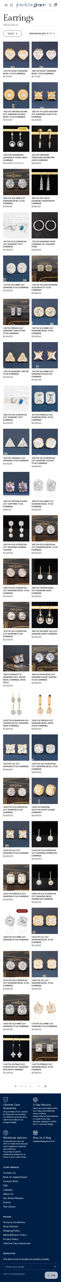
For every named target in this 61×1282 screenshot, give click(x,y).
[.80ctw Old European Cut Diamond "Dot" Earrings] (16, 398)
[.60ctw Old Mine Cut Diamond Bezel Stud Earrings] (16, 182)
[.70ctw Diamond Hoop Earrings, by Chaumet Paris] (45, 225)
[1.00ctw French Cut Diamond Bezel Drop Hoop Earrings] (45, 704)
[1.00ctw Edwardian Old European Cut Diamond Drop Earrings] (16, 704)
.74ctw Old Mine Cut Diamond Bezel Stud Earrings (42, 331)
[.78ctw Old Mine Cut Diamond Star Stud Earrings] (45, 355)
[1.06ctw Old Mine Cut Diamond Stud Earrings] (16, 921)
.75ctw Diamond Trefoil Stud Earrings (16, 372)
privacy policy (18, 1273)
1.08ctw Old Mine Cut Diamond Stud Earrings (16, 1025)
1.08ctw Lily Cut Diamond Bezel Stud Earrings (42, 983)
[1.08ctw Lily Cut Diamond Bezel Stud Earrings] (45, 964)
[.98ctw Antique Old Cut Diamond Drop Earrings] (45, 615)
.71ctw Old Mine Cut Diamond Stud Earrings (16, 286)
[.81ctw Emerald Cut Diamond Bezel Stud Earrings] (45, 398)
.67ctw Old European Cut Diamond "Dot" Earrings (14, 244)
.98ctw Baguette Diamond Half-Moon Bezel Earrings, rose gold (14, 678)
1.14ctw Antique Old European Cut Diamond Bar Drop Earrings (15, 1067)
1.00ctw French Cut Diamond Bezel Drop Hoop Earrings (42, 723)
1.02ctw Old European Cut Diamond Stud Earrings (15, 810)
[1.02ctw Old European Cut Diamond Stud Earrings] (16, 791)
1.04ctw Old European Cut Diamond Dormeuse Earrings (44, 853)
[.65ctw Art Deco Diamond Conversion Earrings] (45, 182)
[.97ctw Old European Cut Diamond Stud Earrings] (16, 615)
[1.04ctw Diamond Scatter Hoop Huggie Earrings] (45, 791)
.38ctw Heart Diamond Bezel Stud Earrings (44, 72)
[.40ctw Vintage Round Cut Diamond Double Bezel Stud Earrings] (16, 95)
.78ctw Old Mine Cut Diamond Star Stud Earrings (42, 374)
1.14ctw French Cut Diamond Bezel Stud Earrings (42, 1067)
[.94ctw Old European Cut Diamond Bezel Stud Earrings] (16, 572)
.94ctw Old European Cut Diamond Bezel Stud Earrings (16, 590)
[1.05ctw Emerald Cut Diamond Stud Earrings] (16, 877)
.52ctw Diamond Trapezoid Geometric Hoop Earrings (43, 158)
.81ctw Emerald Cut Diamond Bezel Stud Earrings (42, 417)
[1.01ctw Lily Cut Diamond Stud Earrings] (16, 747)
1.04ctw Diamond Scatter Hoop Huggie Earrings (43, 810)
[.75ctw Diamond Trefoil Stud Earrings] (16, 355)
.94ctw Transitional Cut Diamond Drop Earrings (43, 590)
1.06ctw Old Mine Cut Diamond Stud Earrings (16, 938)
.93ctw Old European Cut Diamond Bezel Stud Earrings (45, 547)
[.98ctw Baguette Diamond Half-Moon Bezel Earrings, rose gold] (16, 658)
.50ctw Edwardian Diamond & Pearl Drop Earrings (15, 158)
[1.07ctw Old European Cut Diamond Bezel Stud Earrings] (16, 964)
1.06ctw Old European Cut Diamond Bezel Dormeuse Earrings (44, 896)
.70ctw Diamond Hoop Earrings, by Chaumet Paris (43, 244)
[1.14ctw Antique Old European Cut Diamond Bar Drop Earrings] (16, 1048)
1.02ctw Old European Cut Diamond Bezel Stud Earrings (45, 766)
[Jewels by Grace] (31, 5)
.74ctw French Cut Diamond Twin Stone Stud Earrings (14, 331)
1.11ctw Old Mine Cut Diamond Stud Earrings (44, 1025)
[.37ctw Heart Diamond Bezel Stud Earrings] (16, 55)
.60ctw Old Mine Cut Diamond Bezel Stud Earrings (14, 201)
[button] (11, 5)
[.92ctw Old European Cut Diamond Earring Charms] (16, 528)
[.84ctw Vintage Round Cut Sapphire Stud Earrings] (16, 485)
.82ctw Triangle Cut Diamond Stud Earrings (16, 459)
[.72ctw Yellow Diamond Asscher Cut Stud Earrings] (45, 268)
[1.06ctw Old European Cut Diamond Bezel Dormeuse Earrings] (45, 877)
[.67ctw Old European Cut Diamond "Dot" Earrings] (16, 225)
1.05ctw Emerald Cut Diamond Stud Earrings (16, 895)
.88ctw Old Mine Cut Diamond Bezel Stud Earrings (43, 504)
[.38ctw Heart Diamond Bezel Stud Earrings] (45, 55)
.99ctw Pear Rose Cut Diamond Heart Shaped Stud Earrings (44, 677)
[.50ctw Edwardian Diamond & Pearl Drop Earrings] (16, 139)
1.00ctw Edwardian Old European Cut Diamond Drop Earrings (16, 723)
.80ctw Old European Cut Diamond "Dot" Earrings (15, 417)
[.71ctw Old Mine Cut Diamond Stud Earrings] (16, 268)
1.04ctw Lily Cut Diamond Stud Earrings (16, 851)
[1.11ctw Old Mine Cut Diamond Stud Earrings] (45, 1007)
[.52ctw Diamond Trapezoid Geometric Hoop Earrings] (45, 139)
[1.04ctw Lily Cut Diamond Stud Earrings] (16, 834)
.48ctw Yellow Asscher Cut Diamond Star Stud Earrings (45, 114)
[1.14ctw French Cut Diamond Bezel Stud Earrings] (45, 1048)
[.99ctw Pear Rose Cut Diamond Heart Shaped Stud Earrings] (45, 658)
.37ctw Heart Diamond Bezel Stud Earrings (15, 72)
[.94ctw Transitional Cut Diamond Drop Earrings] (45, 572)
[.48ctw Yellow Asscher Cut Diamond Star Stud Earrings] (45, 95)
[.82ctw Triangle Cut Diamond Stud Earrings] (16, 442)
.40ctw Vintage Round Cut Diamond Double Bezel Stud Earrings (15, 114)
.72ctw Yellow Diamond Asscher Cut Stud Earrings (45, 287)
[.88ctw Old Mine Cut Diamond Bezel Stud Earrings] (45, 485)
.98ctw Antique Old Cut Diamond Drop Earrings (45, 632)
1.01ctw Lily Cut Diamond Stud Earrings (16, 765)
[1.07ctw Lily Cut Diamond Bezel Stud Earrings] (45, 921)
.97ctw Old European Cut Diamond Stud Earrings (14, 634)
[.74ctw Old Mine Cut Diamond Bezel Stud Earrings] (45, 312)
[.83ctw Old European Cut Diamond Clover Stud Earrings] (45, 442)
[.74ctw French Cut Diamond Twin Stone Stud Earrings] (16, 312)
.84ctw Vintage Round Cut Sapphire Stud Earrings (15, 504)
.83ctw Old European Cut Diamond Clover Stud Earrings (43, 461)
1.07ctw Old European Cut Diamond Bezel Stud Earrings (16, 983)
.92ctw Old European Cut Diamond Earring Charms (15, 547)
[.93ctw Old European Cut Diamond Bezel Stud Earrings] (45, 528)
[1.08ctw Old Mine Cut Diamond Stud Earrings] (16, 1007)
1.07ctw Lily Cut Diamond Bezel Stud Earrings (42, 940)
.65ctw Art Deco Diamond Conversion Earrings (43, 201)
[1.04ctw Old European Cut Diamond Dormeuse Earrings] (45, 834)
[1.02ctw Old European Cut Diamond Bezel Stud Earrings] (45, 747)
